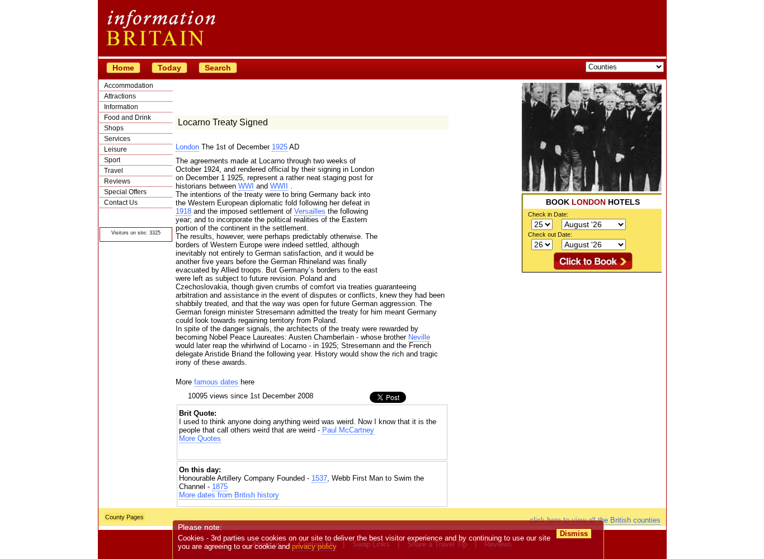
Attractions (120, 96)
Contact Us (121, 202)
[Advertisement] (592, 342)
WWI (246, 186)
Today (169, 67)
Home (123, 67)
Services (117, 139)
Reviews (117, 181)
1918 (183, 211)
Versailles (310, 211)
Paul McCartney (348, 430)
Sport (112, 160)
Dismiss (574, 533)
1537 (319, 478)
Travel (113, 171)
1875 (220, 486)
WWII (279, 186)
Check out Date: (550, 234)
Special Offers (125, 192)
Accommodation (128, 86)
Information (121, 107)
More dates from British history (229, 495)
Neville (419, 337)
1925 (279, 147)
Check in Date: (548, 214)
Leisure (115, 149)
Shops (114, 128)
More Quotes (200, 438)
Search (218, 67)
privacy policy (314, 546)
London (187, 147)
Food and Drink (127, 117)
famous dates (216, 382)
